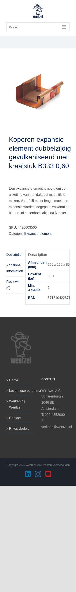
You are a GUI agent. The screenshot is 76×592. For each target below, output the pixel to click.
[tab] (14, 255)
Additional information (14, 268)
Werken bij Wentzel (17, 404)
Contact (15, 418)
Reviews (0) (12, 285)
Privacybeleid (19, 428)
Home (13, 380)
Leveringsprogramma (20, 390)
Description (14, 254)
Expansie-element (38, 233)
